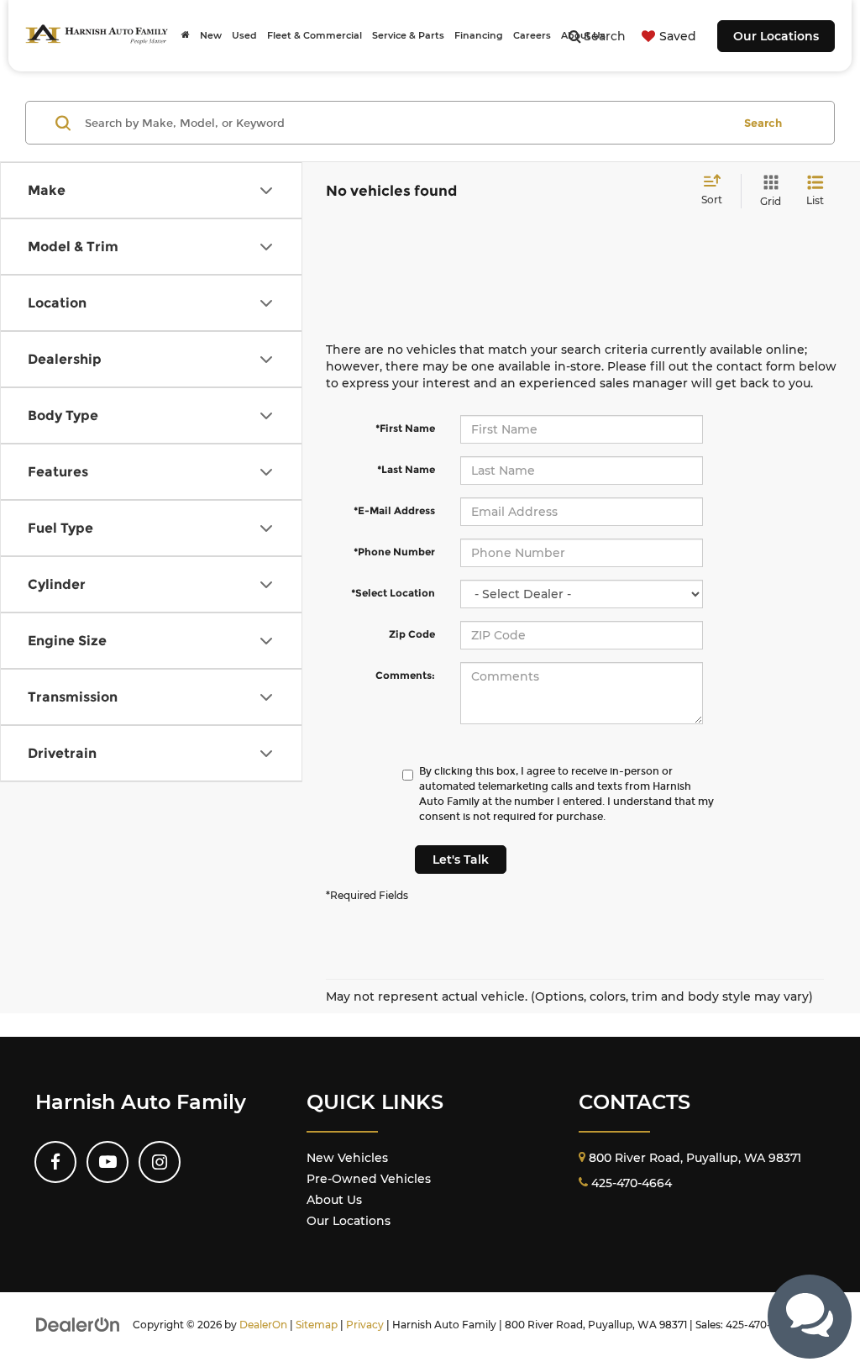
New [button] (211, 35)
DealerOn (263, 1324)
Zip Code (412, 634)
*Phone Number (394, 551)
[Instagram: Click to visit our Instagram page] (159, 1162)
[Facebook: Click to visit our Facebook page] (55, 1162)
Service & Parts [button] (408, 35)
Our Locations (776, 36)
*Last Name (406, 469)
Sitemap (317, 1324)
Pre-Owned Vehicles (369, 1178)
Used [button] (244, 35)
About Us (334, 1199)
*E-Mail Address (394, 510)
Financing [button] (478, 35)
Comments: (405, 675)
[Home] (185, 35)
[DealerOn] (78, 1324)
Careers (532, 35)
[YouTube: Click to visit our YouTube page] (107, 1162)
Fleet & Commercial (314, 35)
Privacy (365, 1324)
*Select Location (393, 592)
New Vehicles (347, 1157)
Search (763, 122)
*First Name (405, 428)
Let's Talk (461, 859)
